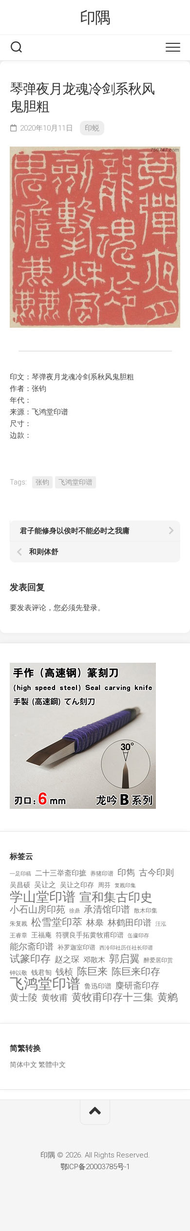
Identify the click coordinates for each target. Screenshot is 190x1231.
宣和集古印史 (115, 897)
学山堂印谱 (43, 897)
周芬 (104, 885)
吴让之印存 (77, 885)
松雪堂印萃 (56, 922)
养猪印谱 (102, 873)
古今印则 (156, 872)
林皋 (95, 922)
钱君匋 (41, 972)
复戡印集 (125, 885)
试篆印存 (30, 959)
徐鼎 (74, 911)
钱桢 (64, 972)
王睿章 (18, 935)
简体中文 (23, 1064)
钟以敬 (18, 973)
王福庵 (41, 935)
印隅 (95, 17)
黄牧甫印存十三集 (112, 997)
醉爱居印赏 (158, 960)
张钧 (42, 482)
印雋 (126, 872)
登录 (90, 607)
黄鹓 (167, 997)
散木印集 (145, 910)
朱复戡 (18, 923)
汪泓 (160, 924)
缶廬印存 (138, 935)
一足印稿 (20, 874)
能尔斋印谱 (32, 946)
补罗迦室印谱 (76, 947)
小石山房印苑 (37, 909)
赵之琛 (67, 959)
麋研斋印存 (137, 985)
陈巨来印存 (136, 972)
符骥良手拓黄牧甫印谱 (90, 935)
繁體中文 (52, 1064)
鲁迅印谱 (98, 986)
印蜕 (92, 128)
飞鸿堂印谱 (75, 482)
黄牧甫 (54, 997)
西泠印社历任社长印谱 (126, 948)
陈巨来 (92, 971)
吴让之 (45, 884)
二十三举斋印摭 (60, 873)
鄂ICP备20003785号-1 (95, 1166)
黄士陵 (24, 997)
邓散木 (94, 959)
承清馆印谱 (107, 909)
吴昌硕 (20, 885)
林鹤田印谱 (130, 922)
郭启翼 (124, 959)
